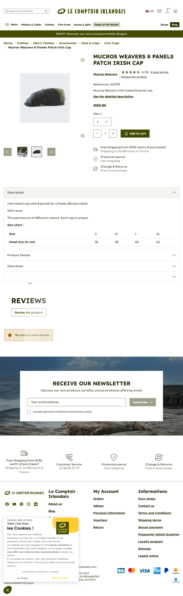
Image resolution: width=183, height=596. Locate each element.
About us (55, 504)
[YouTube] (14, 504)
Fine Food (64, 24)
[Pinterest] (21, 504)
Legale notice (148, 556)
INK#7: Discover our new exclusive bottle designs (91, 34)
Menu (14, 24)
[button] (7, 590)
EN (152, 11)
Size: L (97, 113)
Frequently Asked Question (158, 534)
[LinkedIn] (35, 504)
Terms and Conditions (154, 513)
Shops (164, 24)
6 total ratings (160, 72)
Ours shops (146, 498)
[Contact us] (159, 11)
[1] (121, 72)
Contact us (146, 506)
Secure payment (150, 527)
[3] (125, 72)
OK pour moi (60, 578)
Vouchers (100, 520)
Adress (98, 506)
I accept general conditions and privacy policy (62, 411)
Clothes (49, 24)
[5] (129, 72)
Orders (98, 498)
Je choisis (22, 578)
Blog (175, 24)
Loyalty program (150, 541)
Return (98, 527)
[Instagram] (28, 504)
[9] (136, 72)
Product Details (18, 255)
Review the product (134, 76)
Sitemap (144, 548)
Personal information (109, 513)
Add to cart (138, 133)
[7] (133, 72)
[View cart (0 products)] (175, 11)
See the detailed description (113, 96)
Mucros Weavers (105, 74)
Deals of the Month (106, 24)
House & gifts (82, 24)
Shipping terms (149, 520)
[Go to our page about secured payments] (145, 575)
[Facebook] (7, 504)
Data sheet (15, 266)
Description (15, 192)
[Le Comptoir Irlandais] (91, 11)
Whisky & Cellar (31, 24)
